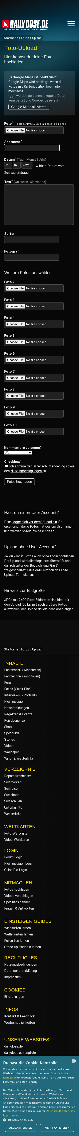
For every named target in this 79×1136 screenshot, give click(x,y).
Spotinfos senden (17, 902)
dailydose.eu (13, 1053)
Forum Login (13, 857)
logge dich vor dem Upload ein (34, 522)
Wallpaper (11, 752)
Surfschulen (13, 801)
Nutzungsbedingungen (20, 964)
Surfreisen (11, 789)
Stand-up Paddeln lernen (22, 947)
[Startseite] (25, 28)
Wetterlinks (12, 814)
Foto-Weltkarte (16, 833)
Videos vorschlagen (18, 896)
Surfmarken (12, 782)
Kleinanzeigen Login (18, 864)
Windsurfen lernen (17, 928)
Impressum (12, 977)
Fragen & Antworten (19, 908)
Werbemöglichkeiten (19, 1023)
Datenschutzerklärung (48, 466)
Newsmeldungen (16, 708)
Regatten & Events (18, 714)
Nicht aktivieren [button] (57, 1127)
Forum (8, 683)
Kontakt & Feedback (19, 1016)
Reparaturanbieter (17, 776)
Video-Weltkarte (16, 840)
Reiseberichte (14, 721)
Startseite (11, 38)
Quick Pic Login (15, 870)
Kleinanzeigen (14, 702)
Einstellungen (14, 997)
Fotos (25, 38)
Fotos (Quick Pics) (18, 689)
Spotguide (12, 733)
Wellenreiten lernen (18, 934)
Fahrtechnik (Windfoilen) (22, 676)
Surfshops (11, 795)
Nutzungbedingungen (27, 471)
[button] (39, 1119)
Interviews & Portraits (20, 695)
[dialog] (39, 1096)
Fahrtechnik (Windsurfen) (22, 670)
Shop (8, 727)
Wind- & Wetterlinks (19, 758)
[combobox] (74, 1061)
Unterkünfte (13, 808)
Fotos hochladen (16, 889)
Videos (9, 746)
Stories (9, 739)
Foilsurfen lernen (16, 941)
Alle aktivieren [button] (20, 1127)
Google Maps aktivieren (29, 107)
